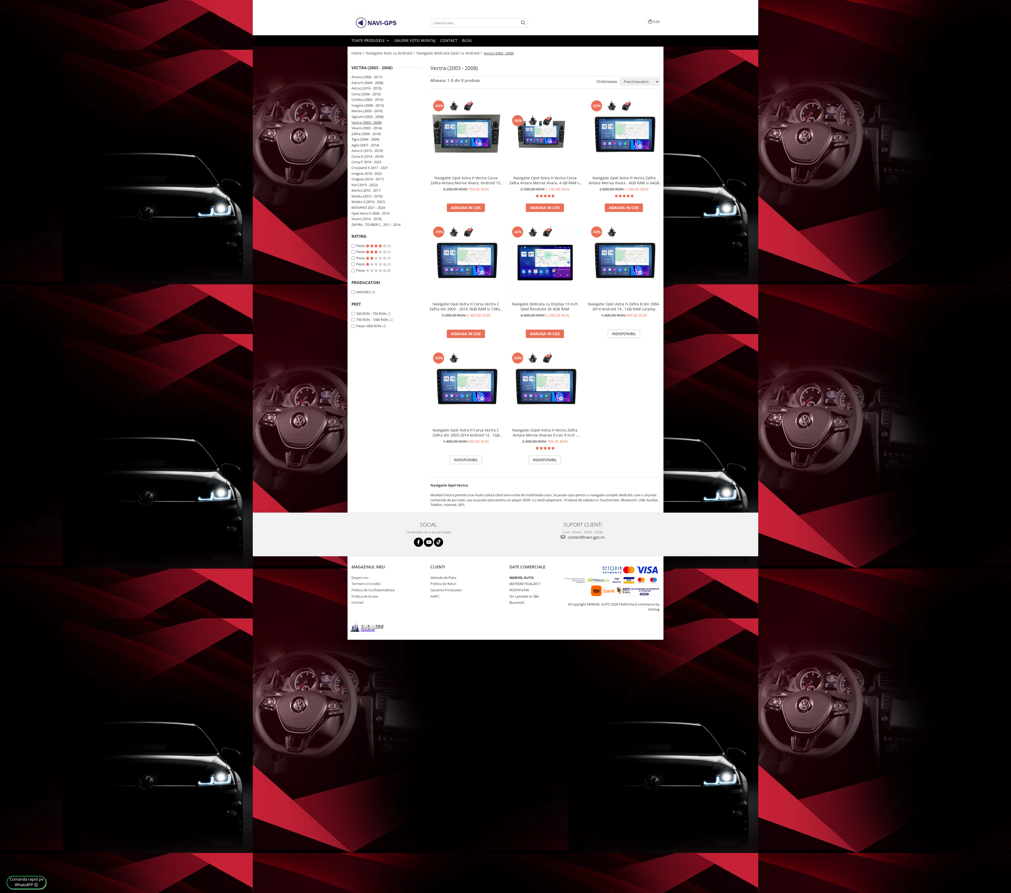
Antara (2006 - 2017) (366, 77)
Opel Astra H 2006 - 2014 (370, 213)
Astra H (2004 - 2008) (367, 82)
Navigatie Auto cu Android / (391, 53)
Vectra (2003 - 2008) (366, 122)
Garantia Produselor (446, 590)
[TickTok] (438, 542)
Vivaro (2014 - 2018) (366, 218)
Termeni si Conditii (365, 583)
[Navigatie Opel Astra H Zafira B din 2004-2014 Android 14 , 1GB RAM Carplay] (624, 262)
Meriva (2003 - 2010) (367, 110)
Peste (361, 245)
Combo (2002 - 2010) (367, 99)
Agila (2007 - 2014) (365, 145)
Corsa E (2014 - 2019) (367, 156)
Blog (467, 40)
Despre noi (359, 577)
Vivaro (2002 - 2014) (366, 128)
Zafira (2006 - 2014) (366, 133)
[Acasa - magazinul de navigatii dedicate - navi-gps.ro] (377, 22)
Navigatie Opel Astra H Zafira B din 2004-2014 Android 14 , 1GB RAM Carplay (624, 306)
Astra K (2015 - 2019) (367, 150)
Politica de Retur (443, 583)
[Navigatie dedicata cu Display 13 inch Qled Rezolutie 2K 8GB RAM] (545, 262)
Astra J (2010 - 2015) (366, 88)
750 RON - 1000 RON (372, 319)
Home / (358, 53)
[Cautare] (523, 22)
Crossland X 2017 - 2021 (369, 167)
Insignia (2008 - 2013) (367, 105)
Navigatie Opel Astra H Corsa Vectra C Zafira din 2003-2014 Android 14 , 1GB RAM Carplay (466, 433)
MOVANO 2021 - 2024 (368, 207)
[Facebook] (418, 542)
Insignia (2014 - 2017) (367, 179)
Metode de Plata (443, 577)
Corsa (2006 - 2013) (366, 94)
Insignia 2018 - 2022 (366, 173)
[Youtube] (428, 542)
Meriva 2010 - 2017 (365, 190)
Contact (448, 40)
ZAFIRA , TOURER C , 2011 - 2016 (375, 224)
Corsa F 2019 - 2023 (366, 162)
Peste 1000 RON (368, 326)
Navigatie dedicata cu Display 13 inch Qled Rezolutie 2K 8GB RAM (545, 306)
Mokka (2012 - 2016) (367, 196)
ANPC (434, 596)
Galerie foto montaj (414, 40)
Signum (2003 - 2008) (367, 116)
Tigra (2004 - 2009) (365, 139)
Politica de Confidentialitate (373, 590)
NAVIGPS (363, 292)
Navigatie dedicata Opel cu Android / (450, 53)
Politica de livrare (364, 596)
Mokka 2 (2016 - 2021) (368, 201)
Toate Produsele (368, 40)
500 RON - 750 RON (371, 313)
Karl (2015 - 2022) (364, 184)
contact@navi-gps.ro (585, 537)
